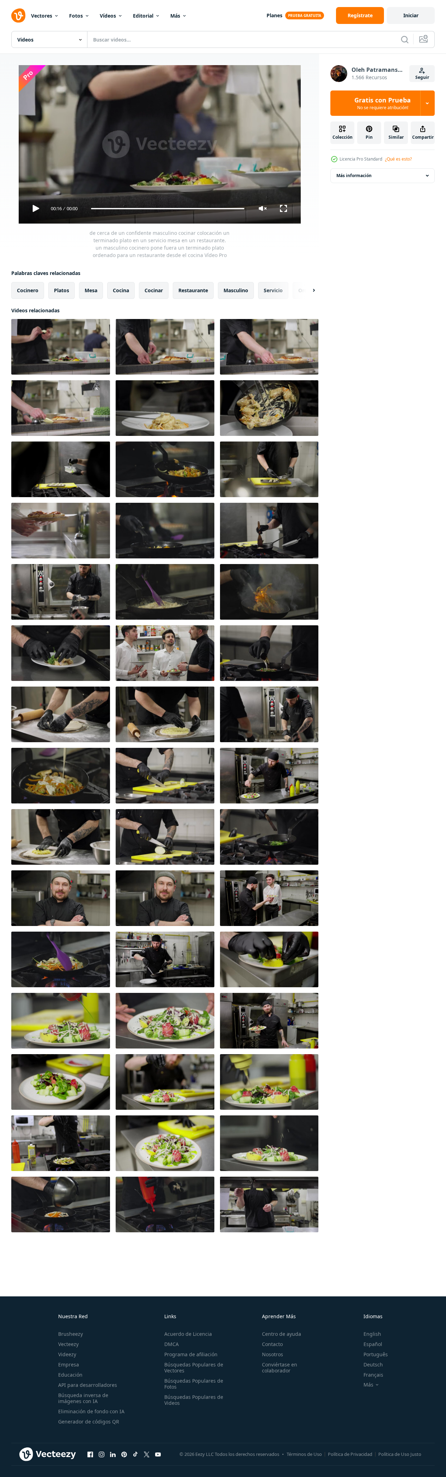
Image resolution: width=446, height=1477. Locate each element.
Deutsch (373, 1364)
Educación (70, 1374)
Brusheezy (70, 1334)
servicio (273, 290)
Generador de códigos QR (88, 1421)
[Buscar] (405, 39)
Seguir (422, 77)
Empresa (68, 1364)
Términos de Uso (304, 1454)
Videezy (67, 1354)
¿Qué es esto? (398, 159)
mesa (91, 290)
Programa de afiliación (191, 1354)
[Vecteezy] (18, 15)
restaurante (193, 290)
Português (375, 1354)
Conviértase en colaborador (279, 1367)
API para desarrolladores (87, 1385)
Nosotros (272, 1354)
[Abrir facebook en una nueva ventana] (90, 1454)
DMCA (171, 1344)
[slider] (167, 208)
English (372, 1334)
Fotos (76, 15)
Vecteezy (68, 1344)
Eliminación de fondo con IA (91, 1411)
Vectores (41, 15)
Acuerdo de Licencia (188, 1334)
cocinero (27, 290)
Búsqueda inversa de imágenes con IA (83, 1398)
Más (175, 15)
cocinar (154, 290)
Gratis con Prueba (382, 103)
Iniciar (410, 15)
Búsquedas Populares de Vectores (193, 1367)
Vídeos (108, 15)
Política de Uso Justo (399, 1454)
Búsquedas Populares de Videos (193, 1400)
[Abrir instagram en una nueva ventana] (101, 1454)
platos (61, 290)
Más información (354, 176)
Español (372, 1344)
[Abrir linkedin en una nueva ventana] (113, 1454)
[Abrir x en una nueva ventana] (146, 1454)
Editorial (143, 15)
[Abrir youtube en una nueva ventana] (158, 1454)
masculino (236, 290)
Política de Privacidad (350, 1454)
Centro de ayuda (281, 1334)
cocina (121, 290)
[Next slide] (308, 290)
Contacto (272, 1344)
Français (373, 1374)
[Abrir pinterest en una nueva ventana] (124, 1454)
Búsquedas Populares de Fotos (193, 1383)
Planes (274, 15)
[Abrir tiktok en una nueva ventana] (135, 1454)
